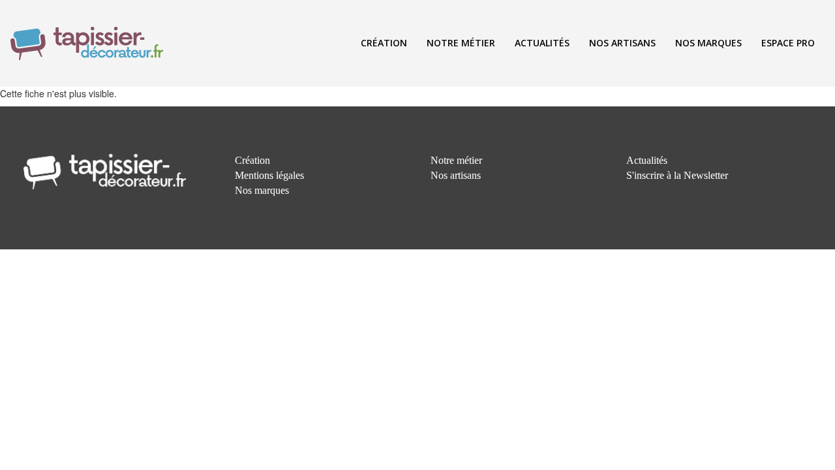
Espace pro (788, 43)
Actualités (542, 43)
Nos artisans (622, 43)
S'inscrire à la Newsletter (677, 175)
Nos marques (708, 43)
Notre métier (461, 43)
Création (384, 43)
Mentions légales (269, 175)
